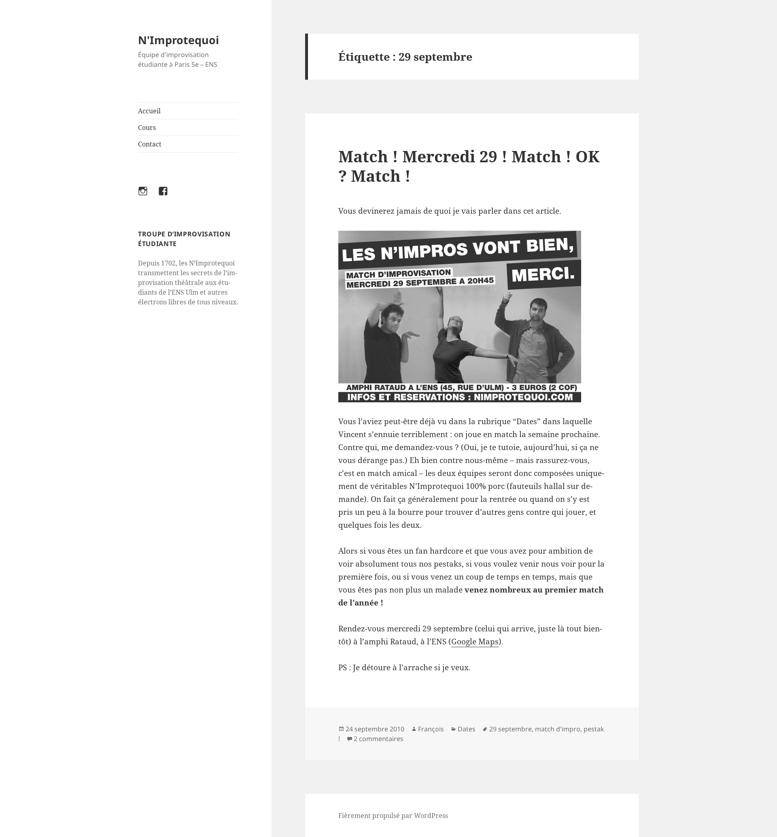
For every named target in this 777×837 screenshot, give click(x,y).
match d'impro (557, 728)
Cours (147, 127)
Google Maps (475, 641)
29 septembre (510, 728)
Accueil (149, 110)
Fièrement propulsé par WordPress (393, 815)
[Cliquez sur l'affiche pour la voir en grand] (471, 316)
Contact (149, 144)
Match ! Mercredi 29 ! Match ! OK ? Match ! (469, 165)
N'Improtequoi (178, 39)
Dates (467, 728)
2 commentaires (378, 738)
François (431, 728)
